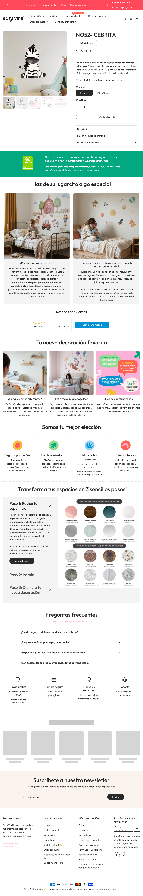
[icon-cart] (137, 19)
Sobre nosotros (10, 842)
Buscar (82, 825)
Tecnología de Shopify (107, 888)
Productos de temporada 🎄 (56, 856)
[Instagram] (124, 855)
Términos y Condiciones (90, 849)
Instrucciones (85, 829)
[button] (106, 117)
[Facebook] (117, 855)
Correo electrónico (33, 796)
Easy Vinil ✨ (40, 888)
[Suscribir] (137, 829)
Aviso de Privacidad (88, 844)
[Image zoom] (35, 63)
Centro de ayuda (121, 2)
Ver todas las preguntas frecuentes (70, 621)
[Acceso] (131, 19)
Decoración (49, 834)
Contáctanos (9, 846)
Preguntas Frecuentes (89, 839)
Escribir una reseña (92, 324)
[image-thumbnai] (9, 103)
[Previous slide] (7, 4)
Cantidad (81, 100)
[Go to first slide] (107, 4)
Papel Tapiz (49, 839)
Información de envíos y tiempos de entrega (90, 866)
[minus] (79, 107)
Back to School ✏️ (52, 844)
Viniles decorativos (53, 829)
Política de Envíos (87, 854)
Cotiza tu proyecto (122, 7)
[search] (125, 19)
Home (46, 825)
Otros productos (51, 849)
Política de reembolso (89, 859)
